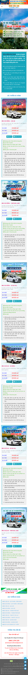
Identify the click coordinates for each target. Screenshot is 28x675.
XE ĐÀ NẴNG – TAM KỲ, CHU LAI (12, 617)
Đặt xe (10, 136)
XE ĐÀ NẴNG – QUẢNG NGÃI (11, 622)
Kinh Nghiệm (8, 663)
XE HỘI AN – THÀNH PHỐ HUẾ (11, 610)
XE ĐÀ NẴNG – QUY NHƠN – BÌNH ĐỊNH (13, 603)
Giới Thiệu (15, 663)
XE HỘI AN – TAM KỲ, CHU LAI (11, 615)
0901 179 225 (18, 136)
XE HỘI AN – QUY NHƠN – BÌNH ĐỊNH (13, 601)
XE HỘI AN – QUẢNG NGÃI (10, 619)
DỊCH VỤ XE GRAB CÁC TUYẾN (11, 624)
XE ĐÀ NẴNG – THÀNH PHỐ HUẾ (12, 613)
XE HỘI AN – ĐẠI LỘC (9, 606)
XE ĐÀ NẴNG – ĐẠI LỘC (9, 608)
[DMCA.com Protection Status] (14, 661)
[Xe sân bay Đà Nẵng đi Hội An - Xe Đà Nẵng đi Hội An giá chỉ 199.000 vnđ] (14, 6)
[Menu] (2, 6)
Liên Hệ (22, 663)
